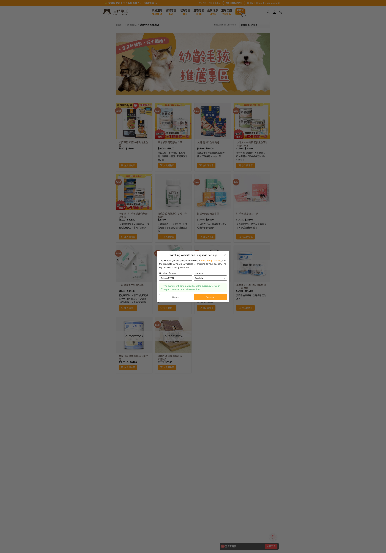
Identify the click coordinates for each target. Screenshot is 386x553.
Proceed (210, 297)
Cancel (175, 297)
